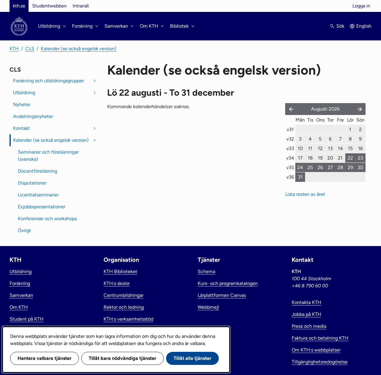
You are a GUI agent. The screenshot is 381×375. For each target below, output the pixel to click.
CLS (29, 48)
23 (360, 158)
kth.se (19, 6)
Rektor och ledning (124, 307)
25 (310, 167)
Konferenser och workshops (47, 218)
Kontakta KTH (306, 302)
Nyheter (21, 104)
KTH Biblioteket (120, 271)
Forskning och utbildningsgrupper (48, 80)
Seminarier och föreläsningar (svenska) (48, 155)
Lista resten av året (305, 194)
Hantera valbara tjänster (44, 358)
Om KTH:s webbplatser (316, 350)
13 (330, 148)
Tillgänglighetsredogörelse (320, 362)
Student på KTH (26, 319)
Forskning (20, 283)
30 (360, 167)
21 (340, 158)
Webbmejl (208, 307)
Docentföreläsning (37, 171)
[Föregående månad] (290, 109)
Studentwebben (49, 6)
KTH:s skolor (117, 283)
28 (340, 167)
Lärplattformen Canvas (222, 295)
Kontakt (21, 128)
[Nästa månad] (360, 109)
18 (310, 158)
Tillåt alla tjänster (192, 358)
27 (330, 167)
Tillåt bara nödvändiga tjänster (122, 358)
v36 (290, 177)
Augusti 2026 (325, 109)
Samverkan (21, 295)
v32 (290, 139)
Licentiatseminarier (38, 195)
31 (300, 177)
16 (360, 148)
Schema (206, 271)
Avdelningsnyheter (33, 116)
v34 (290, 158)
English (363, 26)
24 (300, 167)
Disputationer (32, 183)
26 (320, 167)
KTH (14, 48)
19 (320, 158)
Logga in (361, 6)
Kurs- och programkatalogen (228, 283)
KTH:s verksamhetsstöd (128, 319)
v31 (290, 129)
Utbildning (24, 92)
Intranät (81, 6)
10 (300, 148)
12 (320, 148)
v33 (290, 148)
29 (350, 167)
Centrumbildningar (123, 295)
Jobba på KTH (306, 314)
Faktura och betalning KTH (320, 338)
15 (350, 148)
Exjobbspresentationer (41, 206)
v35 (290, 167)
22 (350, 158)
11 (310, 148)
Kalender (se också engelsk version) (78, 48)
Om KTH (19, 307)
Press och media (309, 326)
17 (300, 158)
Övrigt (24, 230)
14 (340, 148)
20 (330, 158)
